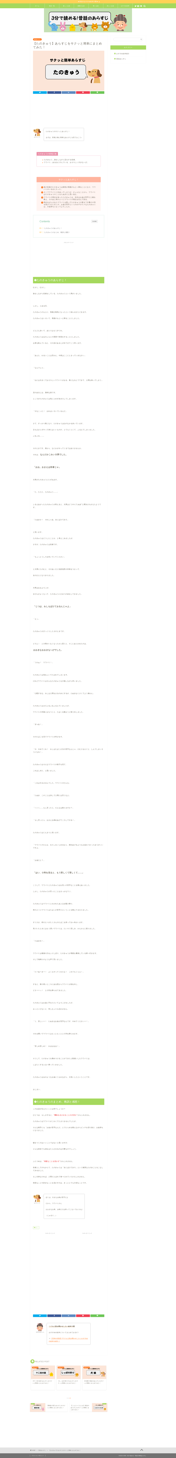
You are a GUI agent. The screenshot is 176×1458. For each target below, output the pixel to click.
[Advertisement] (68, 110)
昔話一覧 (52, 6)
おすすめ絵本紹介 (122, 53)
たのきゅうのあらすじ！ (53, 228)
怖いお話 (96, 6)
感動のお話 (81, 6)
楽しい (36, 1227)
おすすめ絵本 (125, 6)
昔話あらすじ (37, 39)
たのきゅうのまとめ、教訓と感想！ (57, 232)
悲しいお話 (110, 6)
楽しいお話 (66, 6)
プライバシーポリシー (38, 1455)
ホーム (37, 6)
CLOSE (94, 221)
